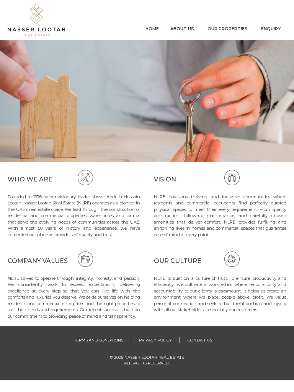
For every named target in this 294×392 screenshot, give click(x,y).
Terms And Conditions (98, 340)
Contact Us (200, 340)
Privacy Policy (155, 340)
